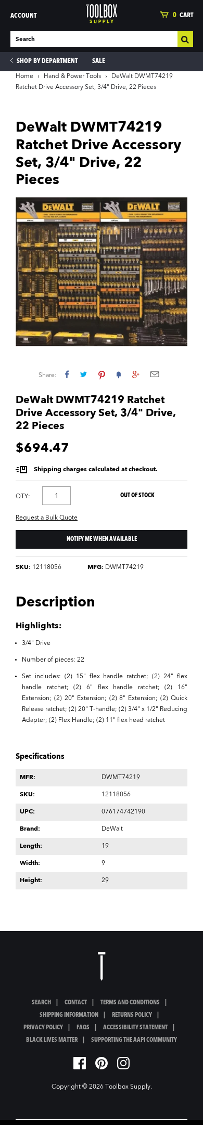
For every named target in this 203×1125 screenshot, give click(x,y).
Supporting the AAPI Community (134, 1040)
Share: (48, 375)
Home (24, 76)
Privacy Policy (43, 1028)
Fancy (119, 374)
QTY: (23, 497)
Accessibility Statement (135, 1028)
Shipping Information (69, 1015)
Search (41, 1003)
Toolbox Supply (127, 1087)
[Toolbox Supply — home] (101, 14)
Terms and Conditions (130, 1003)
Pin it (101, 374)
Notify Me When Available (102, 539)
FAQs (83, 1028)
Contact (76, 1003)
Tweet (83, 374)
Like (67, 374)
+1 (135, 374)
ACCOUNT (23, 15)
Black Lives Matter (52, 1040)
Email (154, 374)
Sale (98, 61)
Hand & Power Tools (72, 76)
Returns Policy (132, 1015)
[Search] (185, 39)
